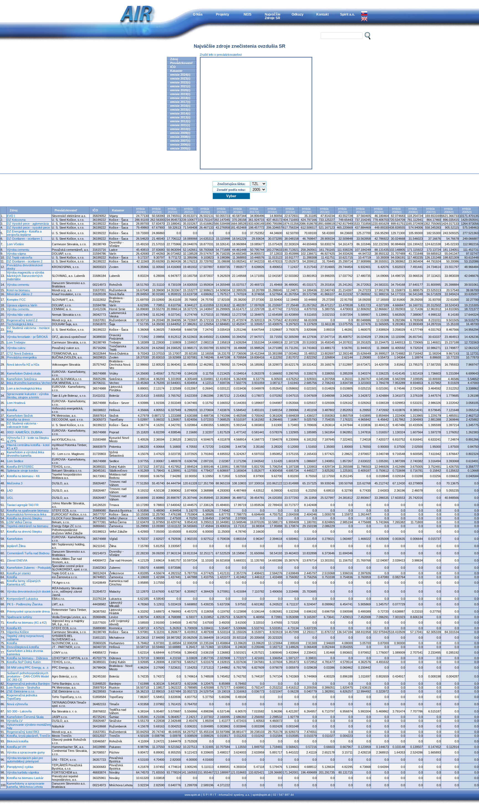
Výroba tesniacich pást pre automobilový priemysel (25, 759)
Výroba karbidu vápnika (23, 772)
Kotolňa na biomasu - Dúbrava (27, 658)
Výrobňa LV (14, 720)
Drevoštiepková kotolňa (23, 647)
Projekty (222, 14)
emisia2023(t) (157, 210)
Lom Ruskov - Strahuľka (23, 687)
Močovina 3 (14, 483)
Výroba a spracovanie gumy (26, 752)
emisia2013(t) (325, 210)
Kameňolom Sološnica (22, 379)
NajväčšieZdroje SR (273, 16)
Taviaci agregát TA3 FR (23, 505)
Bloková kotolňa (17, 741)
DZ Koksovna (16, 219)
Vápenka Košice (18, 632)
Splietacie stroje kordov (22, 470)
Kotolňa (12, 410)
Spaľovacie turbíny (19, 617)
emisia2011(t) (360, 210)
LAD (10, 490)
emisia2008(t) (413, 210)
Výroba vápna (16, 253)
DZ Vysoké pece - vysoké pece (28, 227)
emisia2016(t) (272, 210)
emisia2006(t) (449, 210)
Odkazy (298, 14)
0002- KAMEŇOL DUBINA (24, 432)
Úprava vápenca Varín (22, 305)
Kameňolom (15, 538)
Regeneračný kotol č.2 (22, 320)
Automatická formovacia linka (26, 514)
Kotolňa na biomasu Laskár (25, 778)
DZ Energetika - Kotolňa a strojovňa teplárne (24, 233)
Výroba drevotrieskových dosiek (29, 591)
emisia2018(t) (238, 210)
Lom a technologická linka (24, 388)
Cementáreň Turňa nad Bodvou (28, 553)
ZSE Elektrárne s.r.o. (21, 691)
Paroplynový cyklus (20, 766)
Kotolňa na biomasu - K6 (23, 476)
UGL (10, 497)
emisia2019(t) (221, 210)
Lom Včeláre (15, 244)
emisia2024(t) (141, 210)
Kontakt (322, 14)
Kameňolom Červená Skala (25, 717)
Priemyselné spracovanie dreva (28, 611)
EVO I (11, 216)
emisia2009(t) (397, 210)
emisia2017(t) (254, 210)
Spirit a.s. (347, 14)
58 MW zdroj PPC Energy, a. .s (28, 667)
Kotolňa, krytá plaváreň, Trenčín (28, 735)
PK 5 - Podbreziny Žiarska (24, 604)
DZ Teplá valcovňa (19, 257)
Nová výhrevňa (17, 704)
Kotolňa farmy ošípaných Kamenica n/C (23, 582)
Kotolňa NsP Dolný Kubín (24, 662)
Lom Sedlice (15, 461)
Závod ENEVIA (17, 560)
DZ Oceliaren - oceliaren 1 (24, 238)
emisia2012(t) (343, 210)
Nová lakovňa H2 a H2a (23, 364)
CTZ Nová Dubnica (20, 353)
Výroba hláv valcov (20, 314)
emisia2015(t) (290, 210)
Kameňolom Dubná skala (23, 373)
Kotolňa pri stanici (18, 573)
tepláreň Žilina (16, 546)
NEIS (247, 14)
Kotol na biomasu (18, 290)
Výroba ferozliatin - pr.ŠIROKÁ (27, 336)
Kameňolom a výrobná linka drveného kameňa (25, 454)
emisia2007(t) (431, 210)
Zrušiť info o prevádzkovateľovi (221, 54)
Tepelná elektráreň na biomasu (27, 526)
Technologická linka (20, 324)
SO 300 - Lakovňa (19, 711)
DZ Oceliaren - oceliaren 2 (24, 261)
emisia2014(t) (307, 210)
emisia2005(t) (467, 210)
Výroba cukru (16, 348)
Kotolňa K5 (14, 628)
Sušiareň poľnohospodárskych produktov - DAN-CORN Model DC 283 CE (28, 676)
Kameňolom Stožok (20, 415)
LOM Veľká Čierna (19, 522)
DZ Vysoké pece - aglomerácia (28, 223)
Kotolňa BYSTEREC (20, 466)
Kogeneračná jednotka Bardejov (28, 683)
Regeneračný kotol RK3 (23, 732)
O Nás (198, 14)
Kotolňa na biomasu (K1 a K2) (27, 622)
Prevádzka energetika (22, 357)
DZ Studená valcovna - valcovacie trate (22, 425)
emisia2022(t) (172, 210)
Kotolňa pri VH (16, 747)
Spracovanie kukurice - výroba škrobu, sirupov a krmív (28, 395)
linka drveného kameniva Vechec (29, 383)
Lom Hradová (16, 402)
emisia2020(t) (205, 210)
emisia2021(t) (189, 210)
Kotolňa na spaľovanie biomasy (28, 510)
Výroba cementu (18, 249)
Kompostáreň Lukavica (22, 598)
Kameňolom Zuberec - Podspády (29, 567)
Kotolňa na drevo (18, 419)
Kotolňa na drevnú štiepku (24, 518)
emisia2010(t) (379, 210)
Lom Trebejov (16, 342)
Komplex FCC (16, 299)
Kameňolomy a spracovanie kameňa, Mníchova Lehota (25, 785)
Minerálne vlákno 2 (19, 294)
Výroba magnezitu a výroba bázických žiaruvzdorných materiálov (25, 276)
